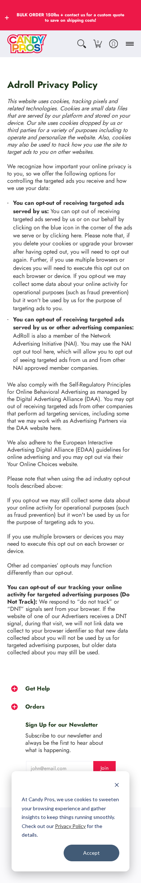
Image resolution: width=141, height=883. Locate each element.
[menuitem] (82, 44)
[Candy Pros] (27, 44)
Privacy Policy (70, 826)
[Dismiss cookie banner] (116, 785)
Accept (91, 853)
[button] (7, 17)
